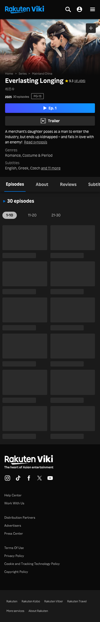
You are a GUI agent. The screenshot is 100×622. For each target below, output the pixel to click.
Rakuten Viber (53, 601)
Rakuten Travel (77, 601)
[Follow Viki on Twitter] (39, 479)
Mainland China (42, 73)
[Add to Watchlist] (91, 28)
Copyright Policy (16, 572)
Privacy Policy (14, 556)
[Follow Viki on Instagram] (7, 479)
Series (23, 73)
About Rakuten (38, 611)
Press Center (13, 533)
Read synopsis (35, 142)
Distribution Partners (19, 517)
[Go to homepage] (24, 9)
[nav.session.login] (79, 9)
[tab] (15, 184)
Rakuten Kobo (31, 601)
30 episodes (21, 97)
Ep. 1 (53, 108)
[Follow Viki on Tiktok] (18, 479)
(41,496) (79, 81)
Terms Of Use (14, 548)
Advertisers (12, 525)
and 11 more (51, 168)
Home (9, 73)
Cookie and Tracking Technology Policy (32, 564)
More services (15, 611)
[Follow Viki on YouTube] (50, 479)
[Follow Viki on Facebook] (29, 479)
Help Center (13, 495)
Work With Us (14, 503)
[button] (92, 9)
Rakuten (11, 601)
